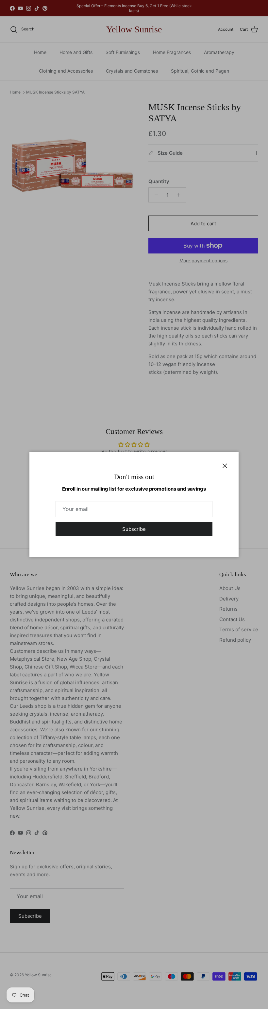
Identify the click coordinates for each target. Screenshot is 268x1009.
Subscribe (134, 529)
